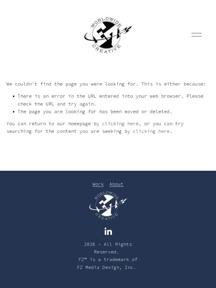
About (116, 184)
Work (98, 184)
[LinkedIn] (108, 231)
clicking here (120, 123)
